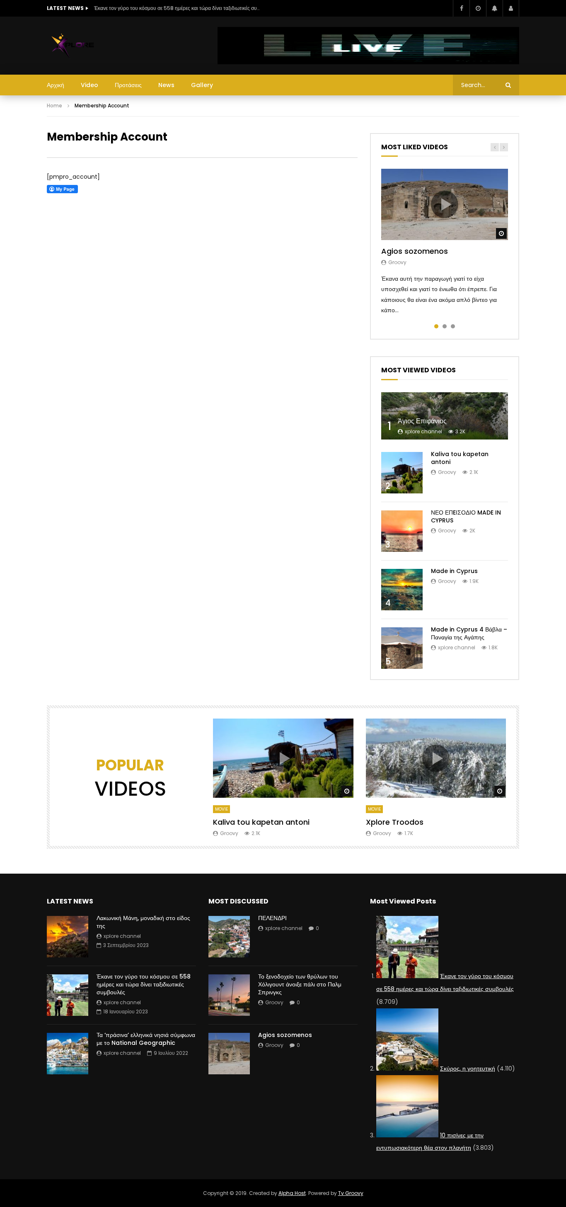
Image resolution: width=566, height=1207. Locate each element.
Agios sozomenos (414, 251)
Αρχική (55, 85)
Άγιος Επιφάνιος (422, 421)
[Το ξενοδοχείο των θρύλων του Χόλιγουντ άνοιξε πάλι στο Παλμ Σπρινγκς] (229, 995)
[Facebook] (461, 8)
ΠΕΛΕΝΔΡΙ (272, 918)
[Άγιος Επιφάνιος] (444, 416)
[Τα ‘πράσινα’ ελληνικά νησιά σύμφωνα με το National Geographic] (67, 1053)
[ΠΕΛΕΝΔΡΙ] (229, 936)
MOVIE (221, 809)
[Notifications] (494, 8)
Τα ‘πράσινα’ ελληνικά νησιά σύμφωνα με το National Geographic (146, 1039)
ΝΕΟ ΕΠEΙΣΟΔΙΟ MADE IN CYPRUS (466, 516)
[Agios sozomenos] (229, 1053)
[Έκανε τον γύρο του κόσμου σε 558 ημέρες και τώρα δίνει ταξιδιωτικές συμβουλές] (67, 995)
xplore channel (423, 431)
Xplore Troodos (394, 822)
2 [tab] (445, 326)
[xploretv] (73, 45)
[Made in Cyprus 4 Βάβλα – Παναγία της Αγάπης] (402, 648)
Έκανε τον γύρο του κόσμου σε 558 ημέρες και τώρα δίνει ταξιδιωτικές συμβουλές (177, 8)
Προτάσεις (128, 85)
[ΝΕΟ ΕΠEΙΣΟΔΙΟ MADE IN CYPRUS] (402, 531)
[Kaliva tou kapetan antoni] (402, 472)
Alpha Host (292, 1193)
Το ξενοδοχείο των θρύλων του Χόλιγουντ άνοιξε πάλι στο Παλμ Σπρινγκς (299, 984)
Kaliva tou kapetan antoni (460, 458)
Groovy (397, 262)
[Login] (511, 8)
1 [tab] (436, 326)
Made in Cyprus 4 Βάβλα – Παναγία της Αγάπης (469, 633)
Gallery (202, 85)
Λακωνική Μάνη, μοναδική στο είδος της (143, 922)
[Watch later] (477, 8)
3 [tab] (453, 326)
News (166, 85)
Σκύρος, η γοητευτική (467, 1068)
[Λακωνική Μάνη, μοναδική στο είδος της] (67, 936)
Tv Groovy (350, 1193)
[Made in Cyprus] (402, 589)
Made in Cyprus (454, 571)
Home (54, 105)
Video (89, 85)
